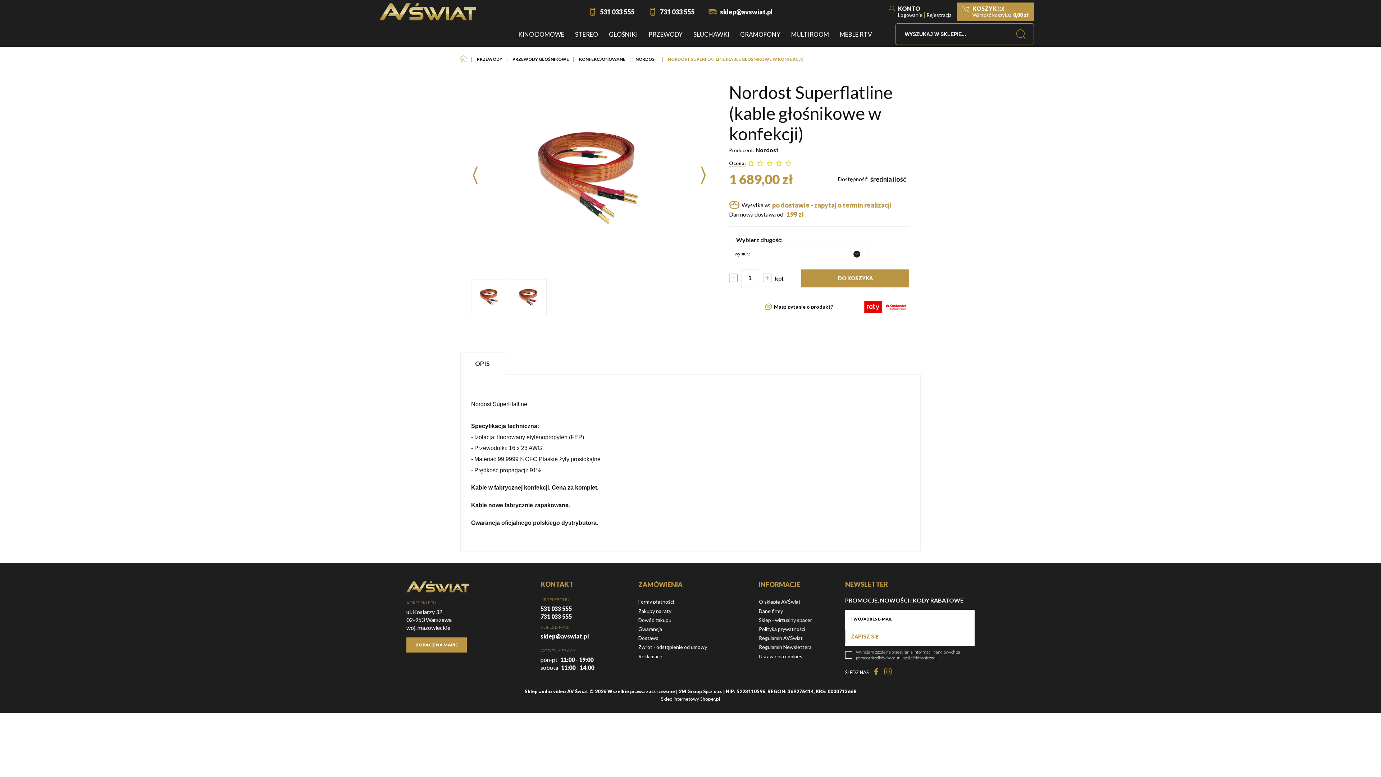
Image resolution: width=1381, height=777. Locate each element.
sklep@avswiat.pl (746, 11)
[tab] (484, 363)
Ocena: (737, 163)
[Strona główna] (427, 12)
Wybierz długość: (759, 239)
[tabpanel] (690, 463)
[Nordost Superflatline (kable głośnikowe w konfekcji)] (489, 297)
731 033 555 (677, 11)
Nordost (767, 149)
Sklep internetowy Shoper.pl (690, 699)
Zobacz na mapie (436, 645)
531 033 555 (617, 11)
